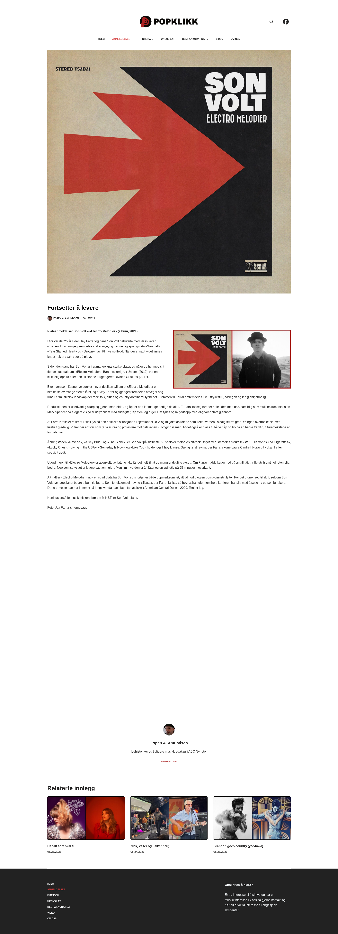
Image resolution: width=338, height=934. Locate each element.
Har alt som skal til (60, 846)
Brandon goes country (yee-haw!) (238, 846)
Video (219, 39)
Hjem (101, 39)
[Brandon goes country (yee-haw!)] (252, 818)
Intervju (147, 39)
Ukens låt (167, 39)
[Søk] (271, 21)
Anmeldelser (121, 39)
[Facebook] (286, 21)
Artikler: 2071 (169, 761)
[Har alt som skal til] (86, 818)
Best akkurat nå (193, 39)
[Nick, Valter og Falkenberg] (169, 818)
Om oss (235, 39)
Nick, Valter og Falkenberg (149, 846)
